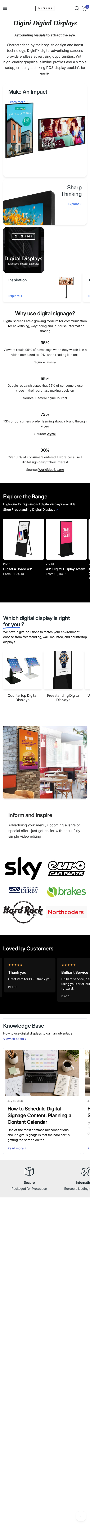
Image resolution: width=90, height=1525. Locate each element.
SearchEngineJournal (51, 398)
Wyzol (51, 434)
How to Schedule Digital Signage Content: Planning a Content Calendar (39, 1115)
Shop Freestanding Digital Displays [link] (29, 509)
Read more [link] (16, 1148)
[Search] (76, 8)
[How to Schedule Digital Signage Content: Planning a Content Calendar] (42, 1073)
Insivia (51, 362)
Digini (7, 563)
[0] (83, 8)
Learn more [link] (16, 101)
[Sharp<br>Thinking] (45, 202)
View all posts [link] (13, 1038)
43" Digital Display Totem (65, 569)
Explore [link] (73, 203)
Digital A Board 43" (18, 569)
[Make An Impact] (45, 130)
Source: (29, 398)
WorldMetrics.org (51, 470)
